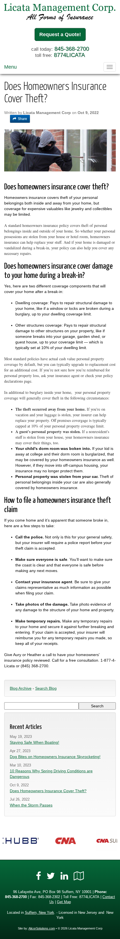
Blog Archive (21, 688)
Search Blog (46, 688)
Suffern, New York (39, 913)
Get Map (64, 902)
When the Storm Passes (31, 805)
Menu (10, 67)
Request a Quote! (60, 34)
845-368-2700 (71, 49)
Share (22, 119)
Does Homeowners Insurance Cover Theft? (48, 791)
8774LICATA (69, 55)
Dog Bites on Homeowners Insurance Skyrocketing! (55, 756)
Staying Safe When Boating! (34, 742)
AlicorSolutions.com (41, 928)
